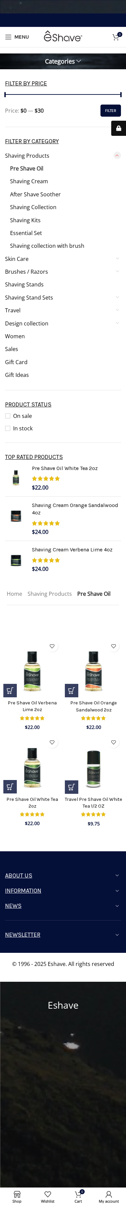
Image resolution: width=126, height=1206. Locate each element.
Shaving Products (27, 155)
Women (15, 336)
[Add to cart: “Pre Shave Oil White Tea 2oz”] (10, 786)
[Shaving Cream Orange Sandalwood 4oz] (16, 519)
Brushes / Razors (26, 271)
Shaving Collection (33, 207)
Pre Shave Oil (26, 168)
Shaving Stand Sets (29, 297)
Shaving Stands (24, 284)
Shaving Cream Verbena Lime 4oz (72, 549)
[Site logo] (63, 36)
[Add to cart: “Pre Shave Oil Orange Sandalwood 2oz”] (71, 690)
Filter (110, 110)
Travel (12, 310)
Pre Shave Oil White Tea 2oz (65, 468)
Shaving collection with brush (47, 245)
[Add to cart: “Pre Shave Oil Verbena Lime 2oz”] (10, 690)
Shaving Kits (25, 220)
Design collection (26, 323)
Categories (60, 62)
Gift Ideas (17, 375)
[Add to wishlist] (52, 646)
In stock (23, 428)
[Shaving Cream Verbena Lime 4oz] (16, 559)
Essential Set (26, 233)
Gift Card (16, 362)
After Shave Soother (35, 194)
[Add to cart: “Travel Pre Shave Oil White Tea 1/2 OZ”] (71, 787)
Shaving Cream (29, 181)
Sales (11, 349)
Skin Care (17, 259)
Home (14, 593)
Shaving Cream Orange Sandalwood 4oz (75, 509)
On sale (22, 416)
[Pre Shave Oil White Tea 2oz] (16, 478)
